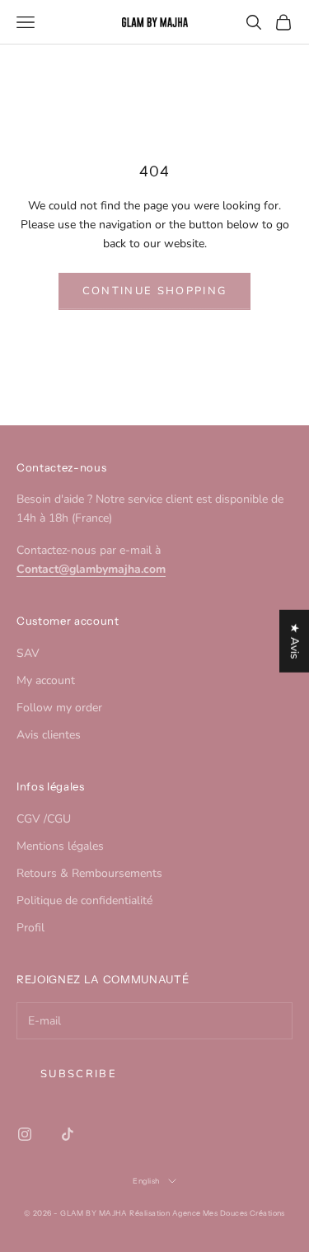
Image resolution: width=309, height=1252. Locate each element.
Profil (30, 927)
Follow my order (59, 707)
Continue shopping (154, 291)
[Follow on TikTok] (67, 1134)
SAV (28, 653)
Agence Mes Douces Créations (228, 1212)
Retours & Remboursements (89, 873)
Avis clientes (48, 735)
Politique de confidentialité (84, 900)
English (146, 1180)
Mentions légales (60, 846)
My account (45, 680)
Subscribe (78, 1074)
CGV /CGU (43, 819)
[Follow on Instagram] (24, 1134)
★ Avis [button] (294, 640)
